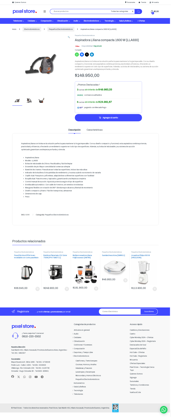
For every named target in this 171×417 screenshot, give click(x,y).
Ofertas (142, 21)
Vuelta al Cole (135, 392)
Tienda (143, 2)
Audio (75, 21)
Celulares (31, 21)
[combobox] (79, 11)
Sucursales (131, 2)
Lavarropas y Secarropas (85, 372)
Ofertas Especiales (137, 363)
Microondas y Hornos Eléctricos (88, 376)
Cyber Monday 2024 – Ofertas (141, 337)
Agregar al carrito (110, 118)
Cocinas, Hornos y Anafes (86, 364)
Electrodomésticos (91, 21)
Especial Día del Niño (138, 349)
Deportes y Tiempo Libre (83, 352)
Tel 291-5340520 (39, 365)
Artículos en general (82, 330)
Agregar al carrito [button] (36, 289)
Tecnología (109, 21)
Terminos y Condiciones (139, 385)
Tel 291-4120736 (42, 368)
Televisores (17, 21)
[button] (69, 37)
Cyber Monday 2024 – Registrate (143, 341)
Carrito (132, 334)
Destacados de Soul (138, 345)
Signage (133, 378)
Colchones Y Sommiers (83, 345)
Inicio (14, 29)
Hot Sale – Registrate (138, 356)
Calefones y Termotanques (86, 361)
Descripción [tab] (74, 130)
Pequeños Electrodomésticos (61, 29)
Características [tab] (95, 130)
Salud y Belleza (125, 21)
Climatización (62, 21)
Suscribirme (149, 311)
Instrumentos (79, 383)
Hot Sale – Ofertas (137, 352)
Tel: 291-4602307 (18, 353)
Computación (46, 21)
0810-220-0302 (31, 336)
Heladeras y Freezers (84, 368)
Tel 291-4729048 (43, 362)
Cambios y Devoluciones (139, 330)
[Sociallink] (12, 376)
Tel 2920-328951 (42, 371)
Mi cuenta (155, 2)
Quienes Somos (20, 2)
